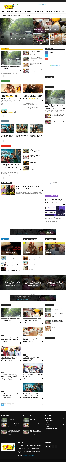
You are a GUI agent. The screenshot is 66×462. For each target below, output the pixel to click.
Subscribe (63, 59)
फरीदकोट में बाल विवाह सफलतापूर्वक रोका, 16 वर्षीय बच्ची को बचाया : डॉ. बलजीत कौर (10, 339)
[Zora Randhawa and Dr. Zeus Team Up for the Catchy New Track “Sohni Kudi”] (3, 258)
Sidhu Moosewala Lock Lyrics (10, 252)
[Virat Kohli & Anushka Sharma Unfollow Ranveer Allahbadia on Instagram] (55, 248)
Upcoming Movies (19, 132)
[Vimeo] (62, 1)
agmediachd (3, 98)
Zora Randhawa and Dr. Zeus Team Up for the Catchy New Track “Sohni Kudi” (13, 258)
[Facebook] (56, 1)
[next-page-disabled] (4, 116)
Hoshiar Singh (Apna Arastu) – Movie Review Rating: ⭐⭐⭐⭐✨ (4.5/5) (13, 111)
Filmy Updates (4, 132)
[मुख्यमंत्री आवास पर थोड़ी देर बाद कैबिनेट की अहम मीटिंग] (58, 39)
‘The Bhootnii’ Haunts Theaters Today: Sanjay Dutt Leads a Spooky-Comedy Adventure (7, 136)
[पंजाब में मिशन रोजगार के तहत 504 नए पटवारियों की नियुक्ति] (33, 351)
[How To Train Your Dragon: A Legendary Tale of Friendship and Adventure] (26, 168)
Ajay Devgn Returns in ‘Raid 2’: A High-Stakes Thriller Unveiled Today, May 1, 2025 (22, 135)
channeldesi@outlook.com (28, 455)
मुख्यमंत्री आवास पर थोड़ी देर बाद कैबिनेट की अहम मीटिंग (31, 338)
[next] (62, 15)
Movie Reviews (4, 92)
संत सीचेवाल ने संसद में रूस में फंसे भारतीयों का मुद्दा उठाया (9, 394)
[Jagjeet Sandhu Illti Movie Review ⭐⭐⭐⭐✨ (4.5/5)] (11, 88)
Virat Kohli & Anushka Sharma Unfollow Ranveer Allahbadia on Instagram (54, 251)
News (36, 27)
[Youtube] (64, 1)
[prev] (60, 15)
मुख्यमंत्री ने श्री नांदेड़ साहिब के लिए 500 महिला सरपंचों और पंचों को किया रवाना (32, 320)
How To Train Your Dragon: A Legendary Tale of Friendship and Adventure (36, 168)
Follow (63, 55)
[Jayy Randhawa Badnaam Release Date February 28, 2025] (26, 163)
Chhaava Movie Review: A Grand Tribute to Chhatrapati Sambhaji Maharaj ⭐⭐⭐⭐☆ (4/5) (32, 96)
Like (64, 52)
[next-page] (4, 76)
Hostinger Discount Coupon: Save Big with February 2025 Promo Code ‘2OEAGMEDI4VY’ (54, 200)
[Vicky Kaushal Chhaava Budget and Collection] (25, 258)
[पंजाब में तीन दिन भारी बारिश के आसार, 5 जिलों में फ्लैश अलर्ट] (16, 31)
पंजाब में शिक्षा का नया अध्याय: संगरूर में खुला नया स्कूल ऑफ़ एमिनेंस (10, 358)
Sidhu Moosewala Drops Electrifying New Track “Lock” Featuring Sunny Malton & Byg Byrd (13, 269)
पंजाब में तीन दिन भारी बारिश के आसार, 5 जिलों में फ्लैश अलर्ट (21, 15)
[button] (63, 11)
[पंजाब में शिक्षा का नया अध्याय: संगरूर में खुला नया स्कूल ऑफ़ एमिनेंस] (26, 70)
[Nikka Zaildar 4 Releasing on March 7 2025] (26, 157)
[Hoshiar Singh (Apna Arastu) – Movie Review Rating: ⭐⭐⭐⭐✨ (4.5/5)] (4, 111)
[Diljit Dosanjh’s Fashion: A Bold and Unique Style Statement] (8, 190)
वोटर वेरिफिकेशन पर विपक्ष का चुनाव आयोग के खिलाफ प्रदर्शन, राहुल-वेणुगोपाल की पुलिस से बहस (9, 376)
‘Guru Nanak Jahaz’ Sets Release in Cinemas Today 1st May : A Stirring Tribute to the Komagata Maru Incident (36, 136)
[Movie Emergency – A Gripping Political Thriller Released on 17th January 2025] (25, 268)
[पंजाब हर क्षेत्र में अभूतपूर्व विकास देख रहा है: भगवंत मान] (33, 368)
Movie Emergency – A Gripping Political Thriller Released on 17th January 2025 (35, 268)
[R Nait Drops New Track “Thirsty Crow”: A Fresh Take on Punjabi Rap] (3, 264)
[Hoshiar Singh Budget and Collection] (25, 263)
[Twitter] (60, 1)
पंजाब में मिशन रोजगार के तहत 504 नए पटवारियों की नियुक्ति (32, 358)
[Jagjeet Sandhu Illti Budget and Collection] (33, 248)
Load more (54, 333)
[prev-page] (2, 76)
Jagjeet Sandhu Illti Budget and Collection (32, 251)
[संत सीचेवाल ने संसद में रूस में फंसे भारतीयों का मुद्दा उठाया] (11, 387)
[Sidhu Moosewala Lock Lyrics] (11, 248)
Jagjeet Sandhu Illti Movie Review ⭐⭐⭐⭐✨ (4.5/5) (10, 95)
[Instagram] (58, 1)
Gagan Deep (3, 70)
